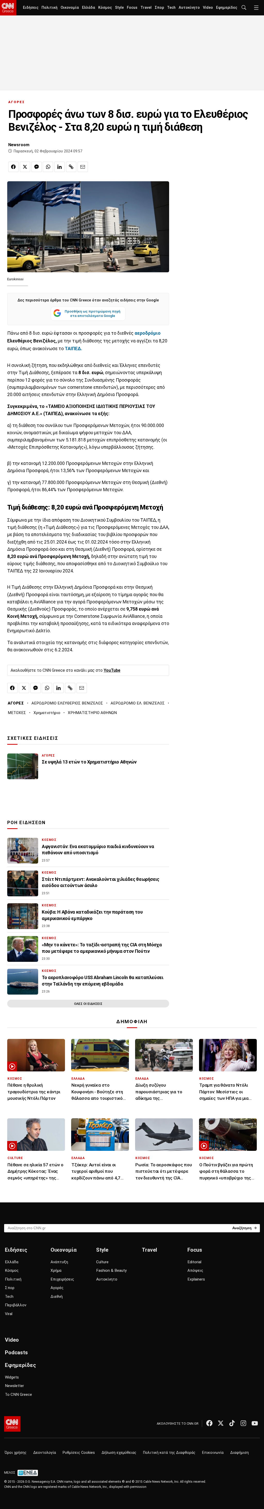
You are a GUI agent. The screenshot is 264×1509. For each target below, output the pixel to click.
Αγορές (57, 1287)
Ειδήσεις (30, 7)
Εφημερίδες (226, 7)
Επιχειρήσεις (62, 1279)
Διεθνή (57, 1296)
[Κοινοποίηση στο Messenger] (36, 167)
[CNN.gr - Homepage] (8, 7)
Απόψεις (195, 1270)
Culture (102, 1262)
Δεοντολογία (44, 1452)
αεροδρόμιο (148, 333)
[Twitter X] (221, 1423)
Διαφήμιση (239, 1452)
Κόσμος (105, 7)
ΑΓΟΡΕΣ (16, 102)
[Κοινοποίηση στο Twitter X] (25, 167)
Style (119, 7)
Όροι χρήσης (16, 1452)
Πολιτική (49, 7)
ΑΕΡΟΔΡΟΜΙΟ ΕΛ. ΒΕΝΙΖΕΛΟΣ (138, 703)
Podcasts (16, 1352)
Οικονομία (70, 7)
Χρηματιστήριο (47, 712)
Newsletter (14, 1385)
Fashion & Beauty (111, 1270)
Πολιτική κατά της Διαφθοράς (169, 1452)
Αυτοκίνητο (189, 7)
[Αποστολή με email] (83, 167)
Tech (171, 7)
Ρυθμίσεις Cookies (79, 1452)
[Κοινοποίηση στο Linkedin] (59, 167)
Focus (132, 7)
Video (208, 7)
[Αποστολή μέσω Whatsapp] (48, 167)
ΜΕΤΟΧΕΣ (17, 712)
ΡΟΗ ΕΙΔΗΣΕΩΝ (26, 822)
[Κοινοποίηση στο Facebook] (13, 167)
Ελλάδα (88, 7)
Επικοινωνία (213, 1452)
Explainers (196, 1279)
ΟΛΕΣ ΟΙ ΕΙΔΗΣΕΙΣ (88, 1004)
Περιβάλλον (15, 1305)
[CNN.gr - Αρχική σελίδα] (12, 1424)
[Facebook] (209, 1423)
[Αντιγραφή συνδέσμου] (71, 167)
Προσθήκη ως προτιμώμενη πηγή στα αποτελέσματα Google (92, 313)
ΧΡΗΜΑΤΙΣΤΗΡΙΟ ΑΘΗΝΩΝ (92, 712)
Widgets (12, 1377)
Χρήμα (56, 1270)
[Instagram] (243, 1423)
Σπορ (159, 7)
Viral (8, 1313)
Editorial (194, 1262)
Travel (146, 7)
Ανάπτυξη (59, 1262)
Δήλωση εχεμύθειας (119, 1452)
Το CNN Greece (18, 1394)
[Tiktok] (232, 1423)
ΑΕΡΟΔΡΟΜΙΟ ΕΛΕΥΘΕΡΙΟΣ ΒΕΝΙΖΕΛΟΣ (67, 703)
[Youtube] (255, 1423)
